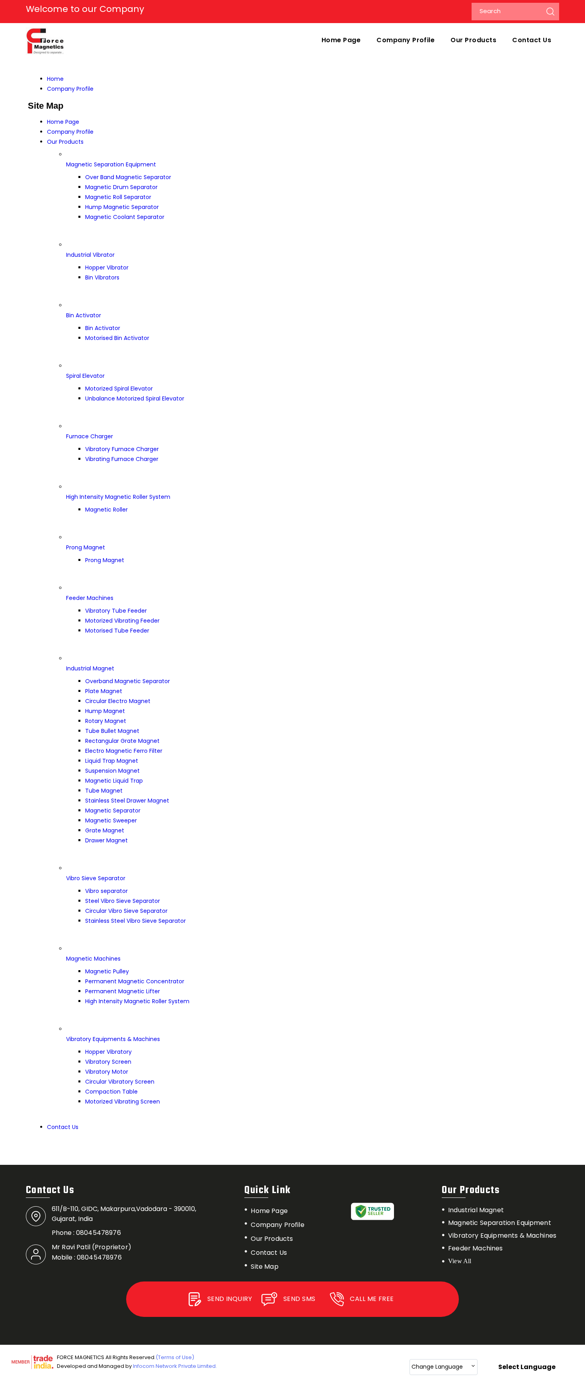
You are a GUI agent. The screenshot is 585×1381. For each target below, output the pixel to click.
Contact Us (531, 40)
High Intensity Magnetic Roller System (118, 497)
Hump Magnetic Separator (122, 207)
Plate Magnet (103, 691)
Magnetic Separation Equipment (111, 164)
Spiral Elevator (85, 376)
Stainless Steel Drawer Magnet (127, 801)
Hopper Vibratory (108, 1052)
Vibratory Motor (106, 1072)
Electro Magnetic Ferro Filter (123, 751)
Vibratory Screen (108, 1062)
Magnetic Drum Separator (121, 187)
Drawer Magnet (106, 840)
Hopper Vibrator (107, 268)
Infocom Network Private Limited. (175, 1366)
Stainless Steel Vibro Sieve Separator (135, 921)
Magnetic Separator (112, 811)
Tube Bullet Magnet (112, 731)
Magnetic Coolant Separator (124, 217)
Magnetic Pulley (107, 971)
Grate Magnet (104, 830)
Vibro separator (106, 891)
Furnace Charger (89, 436)
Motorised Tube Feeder (117, 631)
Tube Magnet (104, 791)
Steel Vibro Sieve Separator (122, 901)
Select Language (527, 1366)
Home (55, 79)
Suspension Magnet (112, 771)
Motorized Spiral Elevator (119, 389)
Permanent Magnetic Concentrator (134, 981)
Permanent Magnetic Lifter (122, 991)
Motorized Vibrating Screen (122, 1102)
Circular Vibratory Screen (119, 1082)
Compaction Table (111, 1092)
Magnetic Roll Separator (118, 197)
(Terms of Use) (175, 1357)
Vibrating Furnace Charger (121, 459)
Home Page (341, 40)
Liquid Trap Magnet (111, 761)
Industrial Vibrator (90, 255)
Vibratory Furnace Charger (122, 449)
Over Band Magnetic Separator (128, 177)
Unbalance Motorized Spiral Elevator (134, 398)
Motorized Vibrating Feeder (122, 621)
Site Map (264, 1266)
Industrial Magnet (90, 668)
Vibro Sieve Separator (95, 878)
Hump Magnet (105, 711)
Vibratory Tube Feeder (116, 611)
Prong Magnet (85, 547)
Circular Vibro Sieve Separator (126, 911)
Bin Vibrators (102, 277)
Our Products (473, 40)
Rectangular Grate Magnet (122, 741)
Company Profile (405, 40)
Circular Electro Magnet (117, 701)
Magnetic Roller (106, 510)
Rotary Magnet (105, 721)
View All (459, 1261)
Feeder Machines (89, 598)
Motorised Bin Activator (117, 338)
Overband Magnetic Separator (127, 681)
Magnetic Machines (93, 959)
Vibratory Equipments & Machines (113, 1039)
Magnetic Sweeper (111, 820)
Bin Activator (83, 315)
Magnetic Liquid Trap (114, 781)
